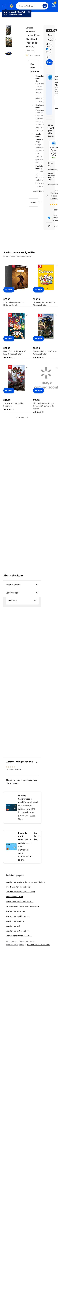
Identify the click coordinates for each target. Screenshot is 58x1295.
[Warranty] (35, 600)
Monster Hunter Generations (17, 931)
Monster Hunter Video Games (18, 916)
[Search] (45, 6)
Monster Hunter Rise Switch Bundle (20, 892)
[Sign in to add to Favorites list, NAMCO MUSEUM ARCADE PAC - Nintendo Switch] (27, 315)
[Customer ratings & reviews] (37, 761)
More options (53, 184)
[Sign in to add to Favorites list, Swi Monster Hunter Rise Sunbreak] (27, 367)
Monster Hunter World (15, 921)
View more (20, 417)
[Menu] (4, 6)
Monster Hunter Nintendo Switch (19, 901)
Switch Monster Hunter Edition (18, 887)
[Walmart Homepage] (11, 6)
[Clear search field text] (41, 6)
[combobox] (32, 6)
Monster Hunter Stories (15, 911)
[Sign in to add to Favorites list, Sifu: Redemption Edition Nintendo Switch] (27, 266)
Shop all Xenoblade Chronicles (18, 936)
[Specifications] (37, 593)
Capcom (29, 28)
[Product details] (37, 584)
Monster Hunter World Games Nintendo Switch (25, 882)
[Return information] (47, 57)
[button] (33, 67)
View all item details (41, 191)
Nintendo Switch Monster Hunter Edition (22, 906)
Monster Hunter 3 (13, 926)
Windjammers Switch (14, 896)
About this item (13, 575)
